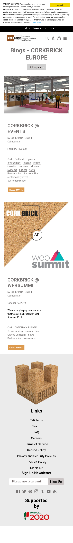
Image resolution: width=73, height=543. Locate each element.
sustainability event (17, 177)
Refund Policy (36, 450)
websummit (29, 338)
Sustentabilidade (16, 180)
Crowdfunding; (15, 331)
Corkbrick (20, 159)
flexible (37, 162)
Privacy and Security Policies (36, 456)
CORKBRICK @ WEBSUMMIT (23, 282)
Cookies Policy (36, 462)
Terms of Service (36, 444)
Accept (60, 5)
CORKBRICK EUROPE (26, 327)
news (32, 170)
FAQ (36, 432)
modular (24, 166)
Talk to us (36, 420)
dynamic (31, 159)
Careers (36, 438)
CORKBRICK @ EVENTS (23, 128)
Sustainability (30, 173)
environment (14, 162)
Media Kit (36, 468)
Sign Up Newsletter (36, 473)
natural (23, 170)
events (27, 162)
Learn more (36, 22)
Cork (9, 159)
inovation (12, 166)
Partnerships (14, 173)
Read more (16, 190)
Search (36, 426)
